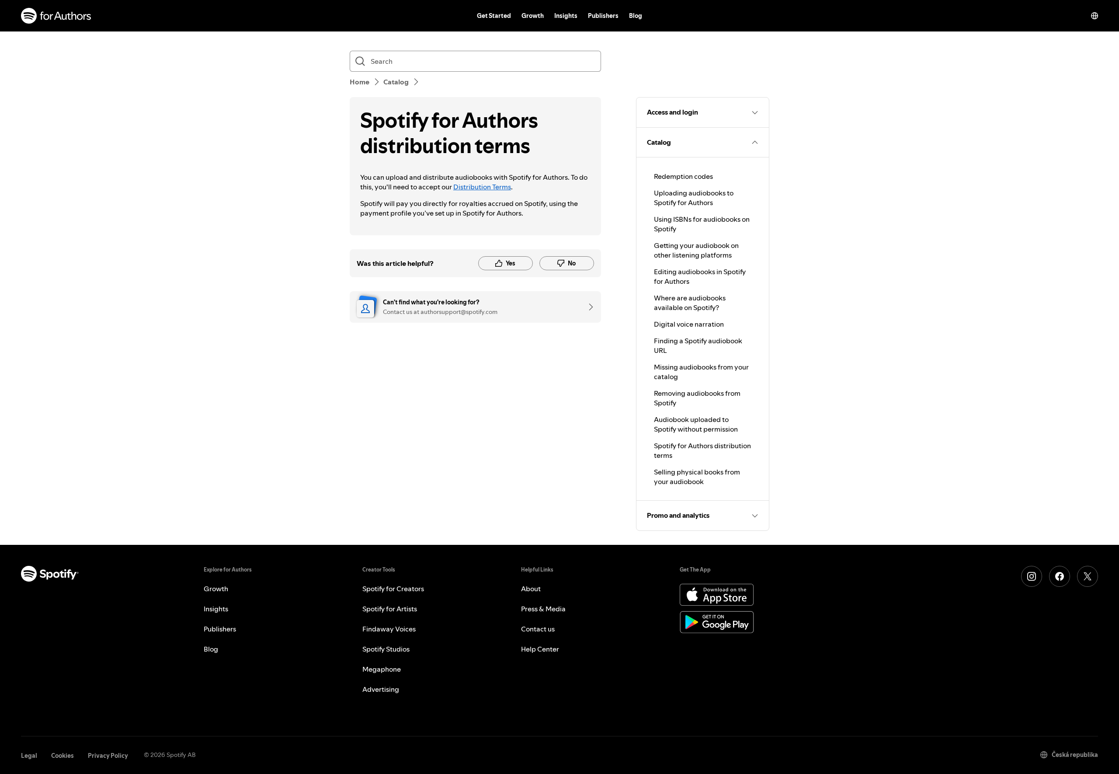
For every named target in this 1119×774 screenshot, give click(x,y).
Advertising (380, 689)
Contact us (538, 629)
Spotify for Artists (389, 609)
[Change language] (1094, 16)
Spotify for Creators (393, 588)
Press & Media (543, 609)
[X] (1087, 576)
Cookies (62, 755)
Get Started (494, 15)
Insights (565, 15)
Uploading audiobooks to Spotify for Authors (693, 197)
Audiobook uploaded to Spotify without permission (696, 424)
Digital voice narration (689, 324)
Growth (532, 15)
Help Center (540, 649)
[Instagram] (1031, 576)
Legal (29, 755)
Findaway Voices (389, 629)
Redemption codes (683, 176)
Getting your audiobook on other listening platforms (696, 250)
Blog (635, 15)
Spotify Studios (386, 649)
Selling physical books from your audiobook (697, 476)
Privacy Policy (108, 755)
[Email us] (588, 306)
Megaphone (381, 669)
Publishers (603, 15)
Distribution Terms (482, 187)
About (531, 588)
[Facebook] (1059, 576)
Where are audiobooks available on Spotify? (690, 302)
